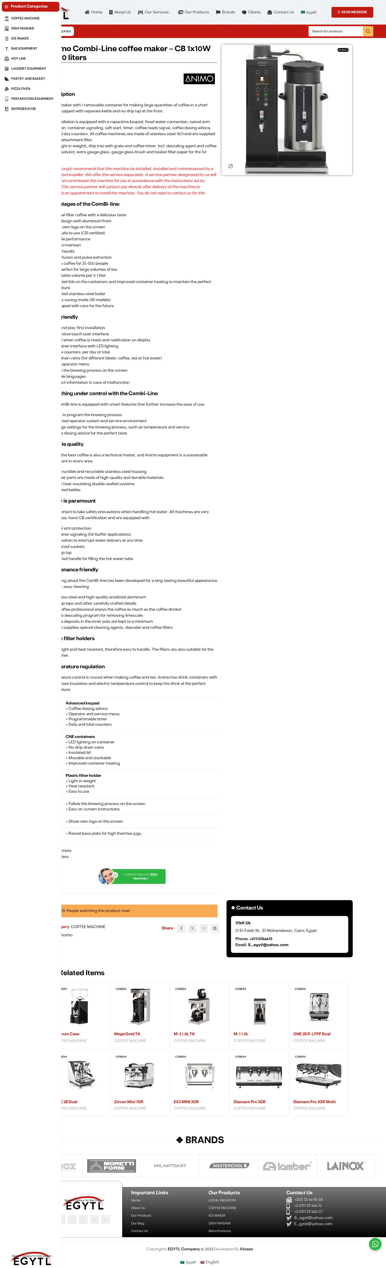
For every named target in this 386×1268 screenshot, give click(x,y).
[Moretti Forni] (111, 1166)
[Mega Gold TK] (140, 1008)
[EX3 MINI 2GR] (199, 1075)
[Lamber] (287, 1166)
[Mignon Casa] (80, 1008)
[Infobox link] (289, 934)
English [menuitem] (212, 1262)
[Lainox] (346, 1166)
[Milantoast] (170, 1166)
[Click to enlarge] (230, 166)
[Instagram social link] (83, 1219)
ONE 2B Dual (66, 1102)
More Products (220, 1231)
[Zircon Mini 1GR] (140, 1075)
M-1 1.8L (241, 1034)
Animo (66, 935)
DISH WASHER (220, 1223)
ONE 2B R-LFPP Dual (312, 1034)
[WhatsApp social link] (203, 928)
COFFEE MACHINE (88, 927)
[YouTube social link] (94, 1219)
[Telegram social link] (214, 928)
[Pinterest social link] (105, 1219)
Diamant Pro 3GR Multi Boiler (314, 1105)
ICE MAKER (217, 1215)
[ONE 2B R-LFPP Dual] (319, 1008)
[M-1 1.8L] (259, 1008)
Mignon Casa (67, 1034)
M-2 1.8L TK (184, 1034)
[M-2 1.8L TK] (199, 1008)
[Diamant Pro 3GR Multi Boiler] (319, 1075)
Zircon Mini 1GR (128, 1102)
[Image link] (83, 1202)
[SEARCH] (368, 31)
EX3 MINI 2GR (186, 1102)
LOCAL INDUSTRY (222, 1200)
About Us (138, 1208)
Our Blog (137, 1223)
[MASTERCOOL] (229, 1166)
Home (135, 1200)
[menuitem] (308, 12)
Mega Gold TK (127, 1034)
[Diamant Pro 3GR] (259, 1075)
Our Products (141, 1215)
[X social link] (192, 928)
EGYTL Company (184, 1249)
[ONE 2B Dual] (80, 1075)
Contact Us (139, 1231)
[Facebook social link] (181, 928)
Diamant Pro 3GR (250, 1102)
